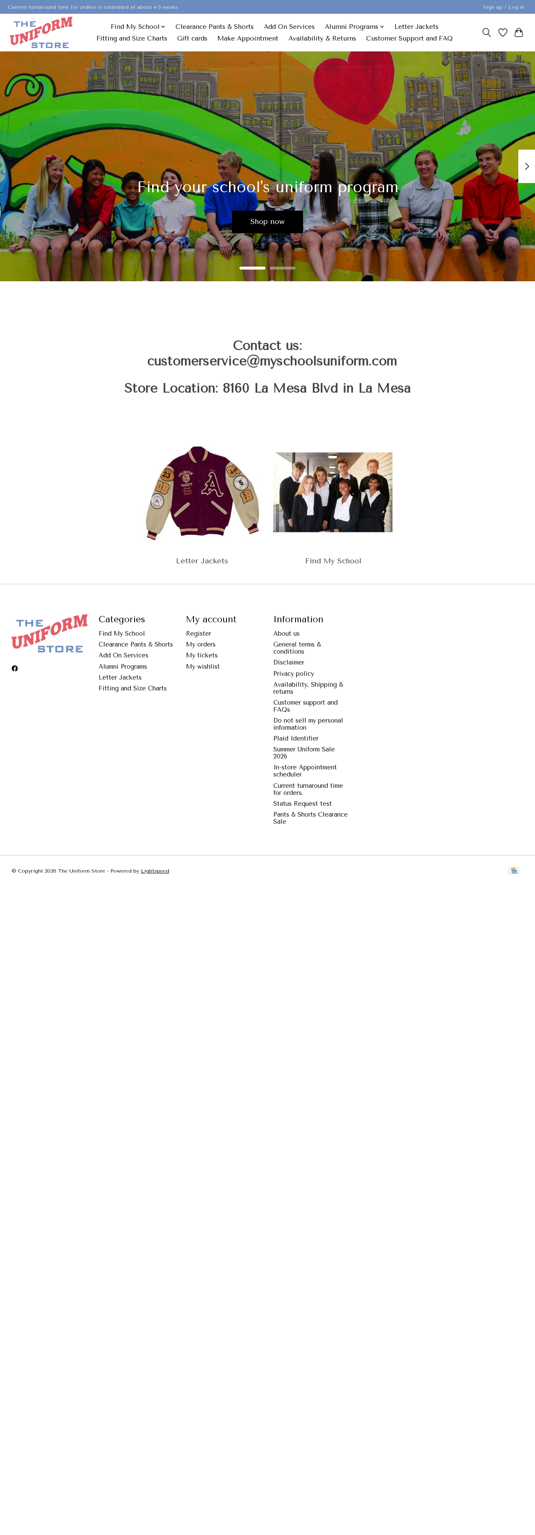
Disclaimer (288, 662)
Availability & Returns (322, 38)
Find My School (333, 561)
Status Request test (302, 803)
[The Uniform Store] (41, 32)
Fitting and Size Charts (132, 38)
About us (286, 633)
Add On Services (289, 27)
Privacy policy (293, 673)
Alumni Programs (123, 666)
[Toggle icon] (486, 32)
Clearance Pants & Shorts (215, 27)
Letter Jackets (416, 27)
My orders (201, 644)
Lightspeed (155, 871)
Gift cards (192, 38)
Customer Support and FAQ (409, 38)
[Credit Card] (514, 871)
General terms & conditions (297, 648)
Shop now (267, 221)
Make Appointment (247, 38)
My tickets (202, 655)
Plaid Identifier (295, 738)
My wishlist (203, 666)
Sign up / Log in (504, 7)
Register (198, 633)
